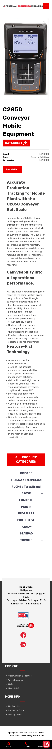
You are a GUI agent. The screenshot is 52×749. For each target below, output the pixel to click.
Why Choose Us (15, 680)
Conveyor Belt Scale (40, 157)
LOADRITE (44, 154)
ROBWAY (26, 526)
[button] (44, 23)
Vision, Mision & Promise (20, 676)
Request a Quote (16, 710)
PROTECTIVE (26, 520)
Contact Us (14, 706)
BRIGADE (26, 473)
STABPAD (26, 533)
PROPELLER (26, 513)
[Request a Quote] (46, 744)
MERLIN (26, 506)
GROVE (32, 493)
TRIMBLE (31, 540)
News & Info (14, 688)
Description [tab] (12, 169)
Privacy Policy (14, 714)
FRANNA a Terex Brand (26, 480)
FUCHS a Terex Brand (26, 486)
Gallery (11, 684)
